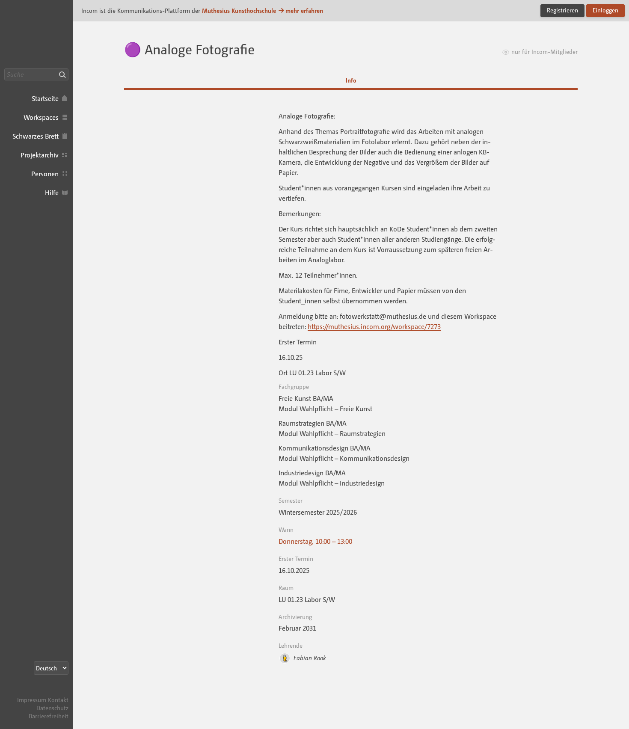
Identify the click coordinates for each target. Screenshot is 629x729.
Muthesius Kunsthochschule (239, 10)
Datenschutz (52, 707)
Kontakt (58, 699)
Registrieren (562, 10)
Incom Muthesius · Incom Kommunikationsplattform (36, 34)
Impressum (31, 699)
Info (351, 80)
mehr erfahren (304, 10)
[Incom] (53, 691)
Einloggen (605, 10)
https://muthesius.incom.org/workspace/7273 (374, 326)
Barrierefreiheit (48, 716)
